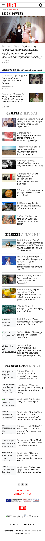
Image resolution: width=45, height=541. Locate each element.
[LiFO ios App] (31, 517)
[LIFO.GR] (11, 5)
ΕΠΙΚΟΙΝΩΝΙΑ (22, 494)
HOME (4, 9)
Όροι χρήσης (9, 530)
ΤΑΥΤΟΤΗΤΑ (22, 491)
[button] (3, 5)
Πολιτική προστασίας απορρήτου (28, 530)
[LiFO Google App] (13, 517)
